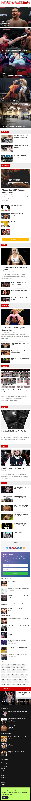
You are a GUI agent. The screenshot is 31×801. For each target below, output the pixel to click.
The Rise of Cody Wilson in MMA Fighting (21, 488)
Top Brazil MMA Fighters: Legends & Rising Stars (20, 359)
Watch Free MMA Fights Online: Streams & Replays (19, 290)
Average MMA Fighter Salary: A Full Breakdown (18, 588)
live (26, 674)
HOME (2, 762)
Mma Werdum (6, 23)
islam (8, 674)
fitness (9, 672)
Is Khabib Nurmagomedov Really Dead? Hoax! (18, 625)
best (19, 664)
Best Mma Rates (15, 222)
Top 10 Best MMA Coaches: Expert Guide (18, 744)
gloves (4, 407)
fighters (4, 305)
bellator (14, 664)
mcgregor (4, 677)
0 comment (11, 194)
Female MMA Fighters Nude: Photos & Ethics (20, 343)
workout (25, 684)
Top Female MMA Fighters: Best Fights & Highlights (19, 283)
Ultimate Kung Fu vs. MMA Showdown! (12, 101)
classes (8, 667)
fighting (25, 669)
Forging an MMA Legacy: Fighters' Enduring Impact (21, 524)
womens (19, 684)
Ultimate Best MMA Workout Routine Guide (13, 191)
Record (3, 782)
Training (4, 73)
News (3, 483)
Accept (5, 797)
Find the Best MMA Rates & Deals (19, 230)
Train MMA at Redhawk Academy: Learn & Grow (20, 156)
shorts (21, 679)
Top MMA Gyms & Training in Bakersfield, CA (18, 647)
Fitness (4, 366)
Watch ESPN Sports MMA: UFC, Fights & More (14, 50)
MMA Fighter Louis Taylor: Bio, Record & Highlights (21, 506)
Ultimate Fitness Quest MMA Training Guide (14, 391)
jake (12, 674)
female (3, 669)
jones (17, 674)
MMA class (5, 764)
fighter (13, 669)
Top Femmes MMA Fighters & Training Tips (18, 618)
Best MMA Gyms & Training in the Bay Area (13, 126)
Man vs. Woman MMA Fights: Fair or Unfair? (19, 298)
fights (3, 672)
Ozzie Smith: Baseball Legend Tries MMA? (17, 654)
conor (13, 667)
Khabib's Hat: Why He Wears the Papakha (12, 469)
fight (3, 245)
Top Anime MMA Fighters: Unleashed (17, 736)
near (10, 677)
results (9, 679)
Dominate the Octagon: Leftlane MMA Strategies (20, 497)
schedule (15, 679)
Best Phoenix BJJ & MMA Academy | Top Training (21, 136)
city (3, 667)
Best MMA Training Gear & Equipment (12, 75)
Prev (26, 689)
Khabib (4, 446)
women (13, 684)
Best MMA (5, 165)
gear (18, 672)
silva (26, 679)
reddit (3, 679)
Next (28, 689)
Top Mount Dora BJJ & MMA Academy (21, 146)
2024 (3, 664)
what (8, 684)
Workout (3, 777)
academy (4, 131)
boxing (23, 664)
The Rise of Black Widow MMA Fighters (14, 268)
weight (3, 684)
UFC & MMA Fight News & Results (16, 751)
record (23, 677)
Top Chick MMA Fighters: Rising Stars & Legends (19, 351)
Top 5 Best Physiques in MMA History (18, 214)
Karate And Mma (18, 532)
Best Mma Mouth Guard (17, 205)
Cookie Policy (9, 794)
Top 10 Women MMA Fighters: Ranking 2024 (13, 328)
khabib (21, 674)
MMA (3, 21)
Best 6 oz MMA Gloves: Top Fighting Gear (14, 432)
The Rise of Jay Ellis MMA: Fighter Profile (21, 515)
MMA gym (4, 123)
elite (18, 667)
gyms (3, 674)
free (14, 672)
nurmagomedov (16, 677)
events (22, 667)
